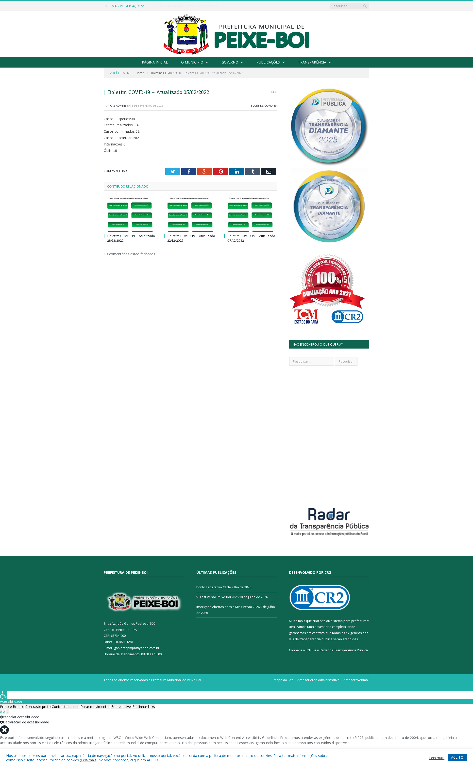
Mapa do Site (283, 680)
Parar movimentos (95, 706)
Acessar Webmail (356, 680)
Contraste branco (66, 706)
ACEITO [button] (457, 757)
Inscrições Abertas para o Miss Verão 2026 (228, 607)
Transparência (312, 62)
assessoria (323, 626)
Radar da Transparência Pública (344, 650)
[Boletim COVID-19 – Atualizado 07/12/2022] (250, 214)
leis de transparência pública (310, 639)
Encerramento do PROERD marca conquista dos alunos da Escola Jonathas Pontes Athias (213, 6)
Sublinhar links (144, 706)
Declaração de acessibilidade (26, 722)
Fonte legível (121, 706)
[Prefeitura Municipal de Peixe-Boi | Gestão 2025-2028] (237, 33)
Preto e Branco (12, 706)
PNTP (310, 650)
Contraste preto (38, 706)
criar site (319, 621)
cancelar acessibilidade (21, 717)
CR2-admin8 (118, 105)
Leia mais (88, 760)
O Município (192, 62)
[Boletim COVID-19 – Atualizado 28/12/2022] (130, 214)
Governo (229, 62)
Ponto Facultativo (209, 587)
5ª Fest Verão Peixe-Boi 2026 (217, 597)
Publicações (268, 62)
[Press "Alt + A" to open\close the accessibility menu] (3, 695)
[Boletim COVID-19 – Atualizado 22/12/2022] (190, 214)
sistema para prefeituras (349, 621)
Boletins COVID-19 (264, 105)
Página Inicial (155, 62)
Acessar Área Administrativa (318, 680)
